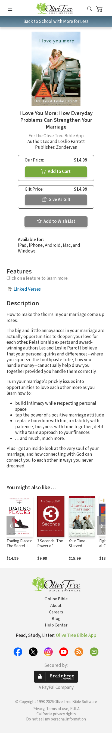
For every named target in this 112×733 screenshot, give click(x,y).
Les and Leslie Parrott (64, 141)
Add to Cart (59, 171)
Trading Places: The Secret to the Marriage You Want (19, 548)
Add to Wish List (59, 221)
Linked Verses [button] (27, 289)
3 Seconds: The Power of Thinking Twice (50, 546)
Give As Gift (59, 199)
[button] (89, 9)
